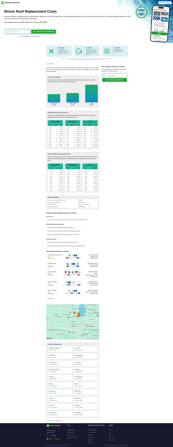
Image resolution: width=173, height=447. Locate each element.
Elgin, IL (51, 384)
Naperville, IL (78, 391)
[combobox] (18, 32)
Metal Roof (90, 437)
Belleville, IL (52, 355)
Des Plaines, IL (78, 376)
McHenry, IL (52, 391)
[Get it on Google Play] (57, 439)
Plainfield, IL (78, 398)
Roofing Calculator (71, 429)
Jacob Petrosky (50, 420)
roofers (116, 51)
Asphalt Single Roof (92, 429)
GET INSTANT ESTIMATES (43, 32)
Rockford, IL (78, 405)
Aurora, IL (77, 348)
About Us (111, 429)
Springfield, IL (53, 412)
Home (47, 63)
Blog (110, 432)
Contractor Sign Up (165, 2)
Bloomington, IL (79, 355)
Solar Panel (90, 442)
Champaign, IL (53, 362)
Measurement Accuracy (72, 437)
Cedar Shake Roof (92, 432)
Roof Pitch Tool (70, 432)
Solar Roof (90, 440)
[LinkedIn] (52, 435)
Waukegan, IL (78, 412)
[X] (47, 435)
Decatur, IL (52, 376)
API (110, 435)
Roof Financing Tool (71, 435)
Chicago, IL (77, 362)
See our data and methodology (85, 59)
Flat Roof (90, 435)
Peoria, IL (51, 398)
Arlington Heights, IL (55, 348)
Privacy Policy (112, 437)
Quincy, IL (52, 405)
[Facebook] (50, 435)
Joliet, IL (76, 384)
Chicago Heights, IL (54, 369)
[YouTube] (55, 435)
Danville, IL (77, 369)
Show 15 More (50, 298)
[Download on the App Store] (49, 439)
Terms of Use (112, 440)
